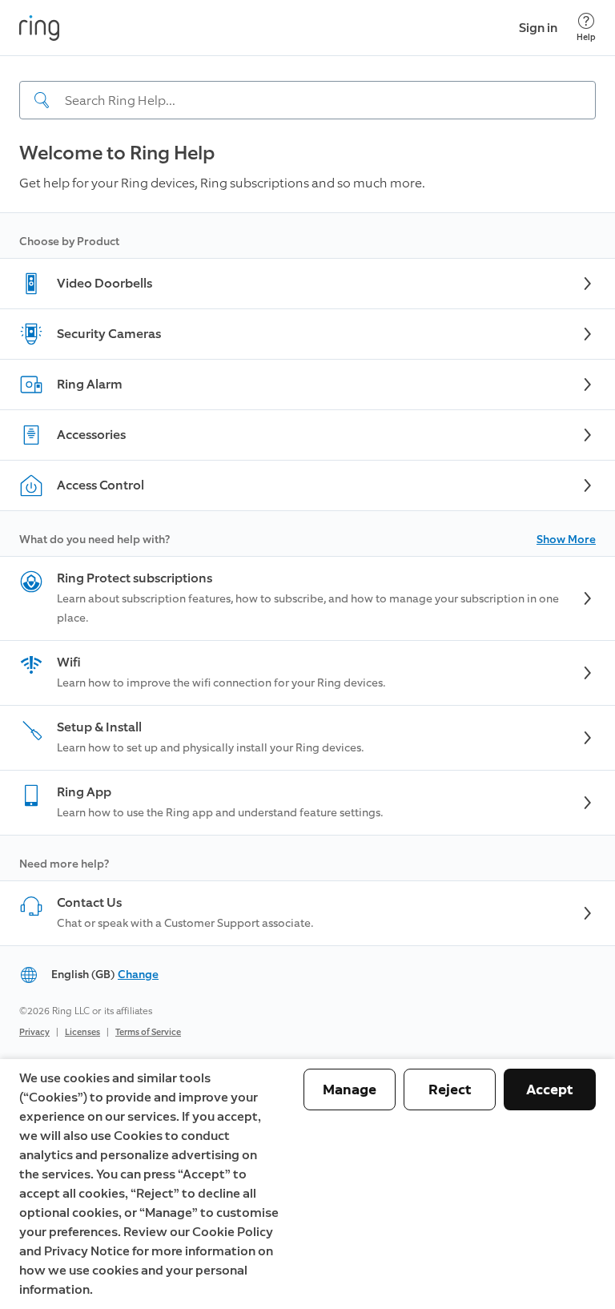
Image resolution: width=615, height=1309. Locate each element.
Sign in (538, 27)
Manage (349, 1089)
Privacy (34, 1032)
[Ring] (39, 28)
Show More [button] (566, 539)
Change (138, 974)
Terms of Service (148, 1032)
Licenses (82, 1032)
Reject (450, 1089)
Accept (549, 1089)
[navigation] (307, 87)
